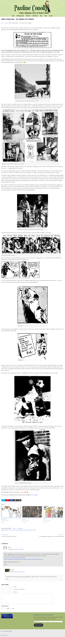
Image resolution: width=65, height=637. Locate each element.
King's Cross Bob (23, 530)
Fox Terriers (6, 530)
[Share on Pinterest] (7, 500)
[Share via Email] (15, 500)
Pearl (9, 547)
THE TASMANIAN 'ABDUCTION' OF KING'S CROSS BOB (51, 536)
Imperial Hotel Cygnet (14, 530)
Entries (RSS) (4, 635)
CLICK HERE (35, 495)
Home (2, 23)
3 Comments (20, 528)
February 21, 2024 (19, 549)
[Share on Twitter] (3, 500)
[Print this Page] (20, 500)
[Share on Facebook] (11, 500)
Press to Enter (38, 625)
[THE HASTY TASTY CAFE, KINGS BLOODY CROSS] (32, 511)
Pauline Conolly (32, 7)
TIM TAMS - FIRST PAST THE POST (9, 536)
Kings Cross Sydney (31, 530)
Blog (6, 23)
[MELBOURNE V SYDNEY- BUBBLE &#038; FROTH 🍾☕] (53, 511)
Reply (5, 564)
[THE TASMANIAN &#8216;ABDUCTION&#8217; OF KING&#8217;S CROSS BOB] (11, 511)
